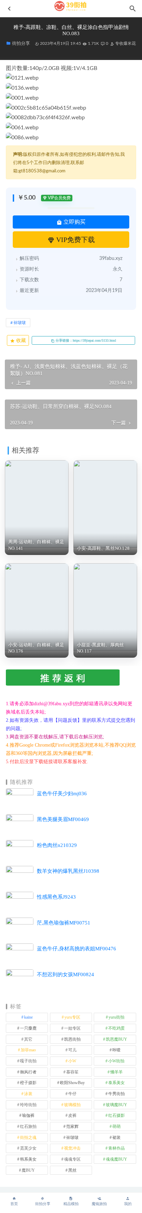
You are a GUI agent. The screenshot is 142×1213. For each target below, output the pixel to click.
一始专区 (72, 1028)
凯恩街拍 (72, 1039)
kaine (28, 1017)
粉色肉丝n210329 (57, 845)
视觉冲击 (72, 1148)
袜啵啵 (19, 323)
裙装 (116, 1137)
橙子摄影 (28, 1082)
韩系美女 (28, 1159)
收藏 (20, 340)
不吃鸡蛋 (116, 1028)
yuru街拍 (116, 1017)
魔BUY (28, 1170)
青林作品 (116, 1148)
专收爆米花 (125, 43)
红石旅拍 (28, 1126)
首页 (14, 1204)
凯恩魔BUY (116, 1039)
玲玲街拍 (28, 1104)
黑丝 (72, 1170)
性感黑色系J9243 (56, 897)
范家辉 (72, 1126)
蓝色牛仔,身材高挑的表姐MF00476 (76, 948)
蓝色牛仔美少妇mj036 (62, 793)
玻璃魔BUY (116, 1104)
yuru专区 (72, 1017)
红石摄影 (116, 1115)
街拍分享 (42, 1204)
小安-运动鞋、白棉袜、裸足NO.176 (36, 648)
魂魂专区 (72, 1159)
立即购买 (73, 222)
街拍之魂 (28, 1137)
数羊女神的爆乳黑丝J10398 (68, 871)
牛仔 (72, 1093)
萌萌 (116, 1126)
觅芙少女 (28, 1148)
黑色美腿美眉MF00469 (63, 819)
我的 (128, 1204)
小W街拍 (116, 1061)
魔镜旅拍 (99, 1204)
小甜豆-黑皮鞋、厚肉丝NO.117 (100, 648)
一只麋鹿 (28, 1028)
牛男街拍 (116, 1093)
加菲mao (28, 1050)
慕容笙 (72, 1072)
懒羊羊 (116, 1072)
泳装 (28, 1093)
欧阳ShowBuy (72, 1082)
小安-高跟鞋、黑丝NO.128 (103, 548)
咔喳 (116, 1050)
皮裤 (72, 1115)
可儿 (72, 1050)
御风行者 (28, 1072)
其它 (28, 1039)
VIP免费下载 (74, 239)
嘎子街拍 (28, 1061)
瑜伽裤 (28, 1115)
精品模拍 (71, 1204)
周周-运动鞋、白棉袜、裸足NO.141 (36, 544)
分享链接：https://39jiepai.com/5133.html (85, 340)
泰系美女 (116, 1082)
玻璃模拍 (72, 1104)
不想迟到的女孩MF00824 (65, 974)
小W (72, 1061)
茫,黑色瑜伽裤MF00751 (63, 923)
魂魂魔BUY (116, 1159)
